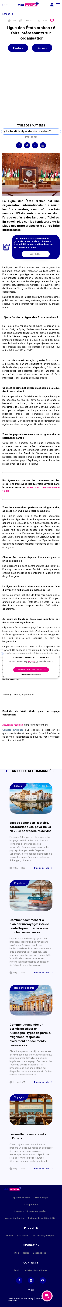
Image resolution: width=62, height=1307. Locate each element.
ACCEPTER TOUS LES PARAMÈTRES (31, 670)
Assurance (22, 1235)
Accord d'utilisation (14, 1218)
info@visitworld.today (36, 1270)
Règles (26, 1253)
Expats (18, 786)
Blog (16, 1253)
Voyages (42, 48)
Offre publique (41, 1198)
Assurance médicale (13, 724)
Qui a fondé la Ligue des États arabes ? (27, 131)
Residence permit (24, 987)
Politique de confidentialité (41, 1218)
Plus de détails (41, 868)
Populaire (18, 48)
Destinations (39, 1253)
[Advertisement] (31, 90)
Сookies (31, 661)
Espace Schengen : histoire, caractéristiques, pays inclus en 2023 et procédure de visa (30, 827)
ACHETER (35, 254)
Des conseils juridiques (43, 1235)
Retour (6, 14)
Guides (9, 1235)
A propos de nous (21, 1198)
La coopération (30, 1204)
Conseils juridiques (12, 729)
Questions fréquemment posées (30, 1211)
